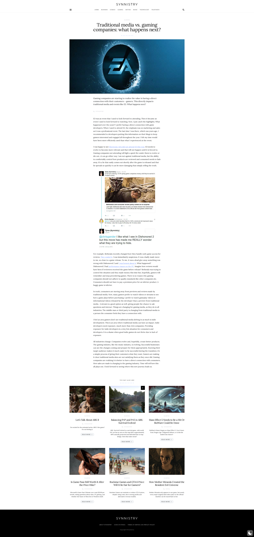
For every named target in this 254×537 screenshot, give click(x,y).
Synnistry (127, 4)
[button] (250, 533)
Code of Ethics (119, 524)
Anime (97, 9)
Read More (86, 434)
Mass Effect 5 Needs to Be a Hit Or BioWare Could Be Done (167, 421)
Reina (168, 489)
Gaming (120, 9)
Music (135, 9)
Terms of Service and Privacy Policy (141, 524)
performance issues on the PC (121, 266)
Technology (144, 9)
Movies (128, 9)
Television (155, 9)
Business (104, 9)
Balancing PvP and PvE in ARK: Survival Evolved (127, 421)
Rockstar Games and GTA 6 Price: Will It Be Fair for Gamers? (127, 483)
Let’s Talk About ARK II (87, 419)
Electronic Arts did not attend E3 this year (126, 147)
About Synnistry (105, 524)
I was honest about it (127, 263)
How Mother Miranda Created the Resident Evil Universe (166, 483)
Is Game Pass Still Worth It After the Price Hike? (87, 483)
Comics (112, 9)
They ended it (106, 257)
